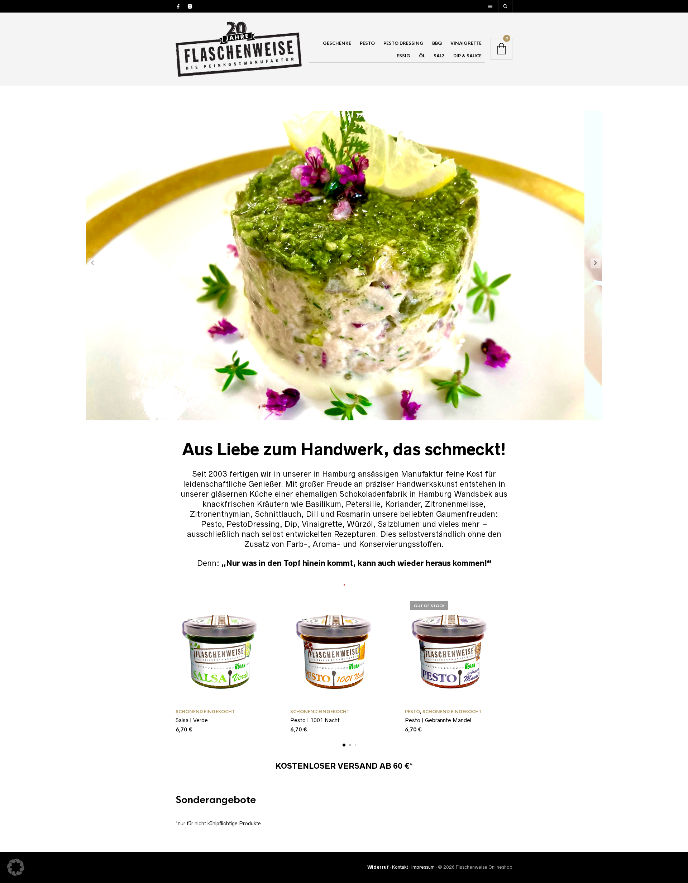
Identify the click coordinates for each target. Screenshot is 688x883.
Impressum (423, 867)
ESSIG (403, 56)
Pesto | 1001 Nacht (315, 720)
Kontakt (400, 867)
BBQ (437, 43)
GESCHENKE (337, 43)
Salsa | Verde (192, 720)
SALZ (439, 56)
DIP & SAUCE (467, 56)
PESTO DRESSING (403, 43)
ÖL (422, 56)
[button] (596, 263)
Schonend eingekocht (205, 712)
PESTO (367, 43)
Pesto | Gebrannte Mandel (438, 720)
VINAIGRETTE (466, 43)
